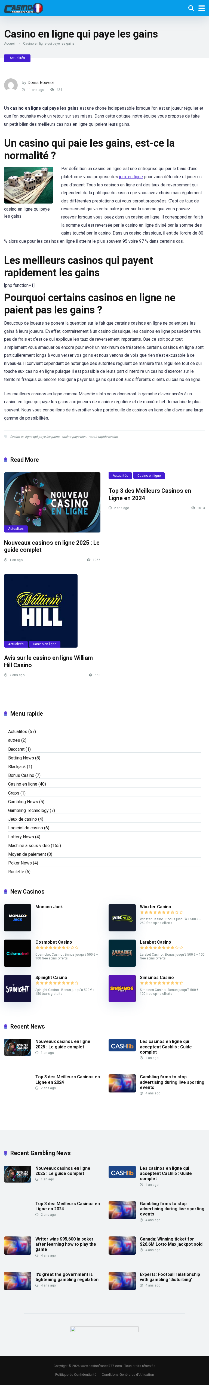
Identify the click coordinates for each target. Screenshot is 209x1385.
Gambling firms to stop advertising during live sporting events (172, 1082)
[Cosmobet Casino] (17, 965)
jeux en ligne (131, 176)
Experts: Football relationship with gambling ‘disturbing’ (170, 1277)
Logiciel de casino (25, 827)
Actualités (17, 58)
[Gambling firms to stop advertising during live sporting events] (122, 1091)
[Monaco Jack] (17, 929)
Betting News (21, 758)
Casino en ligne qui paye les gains (34, 437)
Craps (13, 793)
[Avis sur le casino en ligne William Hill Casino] (52, 611)
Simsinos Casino (157, 977)
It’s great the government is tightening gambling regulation (67, 1277)
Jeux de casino (22, 819)
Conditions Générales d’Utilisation (128, 1374)
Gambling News (23, 801)
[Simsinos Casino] (122, 1000)
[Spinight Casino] (17, 1000)
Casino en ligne (149, 476)
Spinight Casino (51, 977)
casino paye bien (74, 437)
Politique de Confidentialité (75, 1374)
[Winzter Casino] (122, 929)
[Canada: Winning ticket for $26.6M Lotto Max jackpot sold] (122, 1253)
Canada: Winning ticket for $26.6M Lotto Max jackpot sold (171, 1241)
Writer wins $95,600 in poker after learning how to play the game (65, 1244)
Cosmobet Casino (53, 942)
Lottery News (21, 836)
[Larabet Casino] (122, 965)
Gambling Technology (28, 810)
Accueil (10, 43)
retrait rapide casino (103, 437)
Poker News (20, 863)
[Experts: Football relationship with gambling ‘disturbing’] (122, 1288)
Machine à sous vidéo (29, 845)
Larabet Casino (155, 942)
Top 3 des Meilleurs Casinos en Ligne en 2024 (67, 1206)
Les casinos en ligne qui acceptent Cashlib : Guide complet (166, 1046)
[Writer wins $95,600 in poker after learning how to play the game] (17, 1253)
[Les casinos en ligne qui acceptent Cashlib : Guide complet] (122, 1049)
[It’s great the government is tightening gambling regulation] (17, 1288)
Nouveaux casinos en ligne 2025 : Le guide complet (62, 1044)
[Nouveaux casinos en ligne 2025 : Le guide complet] (52, 502)
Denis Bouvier (40, 82)
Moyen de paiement (27, 854)
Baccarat (16, 749)
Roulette (16, 871)
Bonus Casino (21, 775)
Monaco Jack (49, 906)
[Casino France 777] (23, 7)
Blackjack (17, 766)
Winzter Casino (155, 906)
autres (14, 740)
